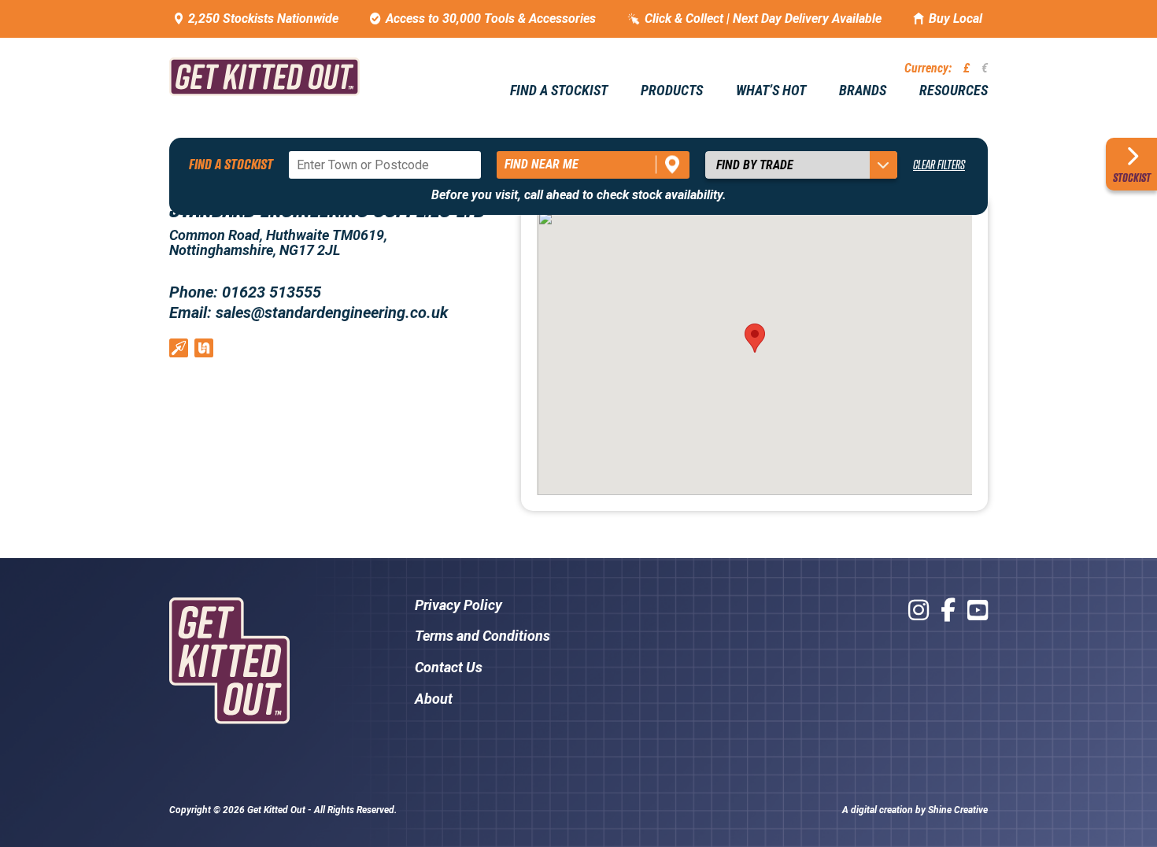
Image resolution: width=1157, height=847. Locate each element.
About (434, 698)
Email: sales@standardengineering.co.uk (308, 312)
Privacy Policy (458, 605)
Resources (953, 90)
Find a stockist (559, 90)
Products (672, 90)
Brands (862, 90)
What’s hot (771, 90)
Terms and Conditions (482, 635)
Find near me (541, 164)
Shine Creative (958, 810)
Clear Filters (939, 164)
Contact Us (448, 667)
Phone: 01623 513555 (245, 292)
